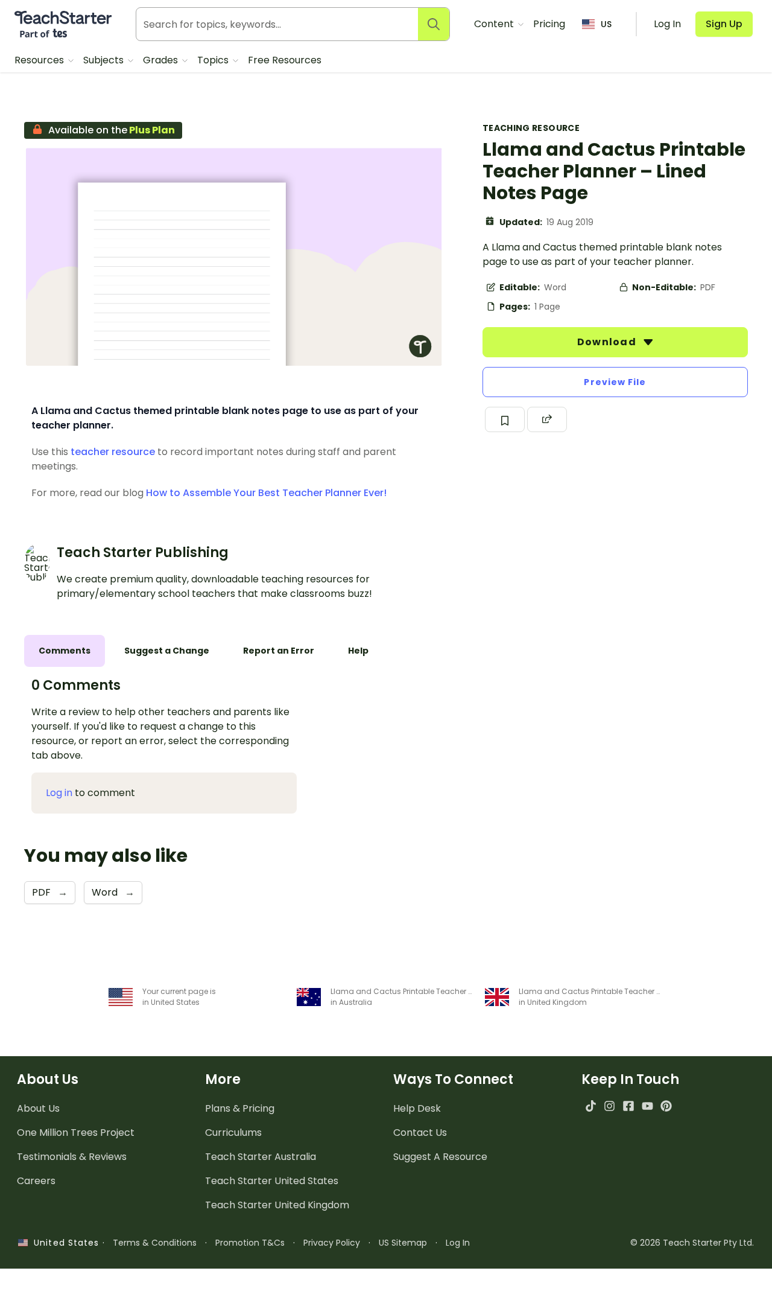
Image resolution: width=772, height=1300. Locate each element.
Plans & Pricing (239, 1108)
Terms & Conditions (155, 1243)
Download (608, 342)
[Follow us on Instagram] (609, 1106)
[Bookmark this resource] (505, 419)
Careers (36, 1181)
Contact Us (420, 1132)
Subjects (104, 60)
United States (63, 1243)
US (606, 24)
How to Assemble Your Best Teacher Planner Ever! (266, 493)
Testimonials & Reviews (72, 1157)
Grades (161, 60)
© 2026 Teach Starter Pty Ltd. (692, 1243)
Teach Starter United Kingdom (277, 1205)
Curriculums (233, 1132)
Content (495, 24)
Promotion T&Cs (250, 1243)
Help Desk (417, 1108)
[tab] (64, 651)
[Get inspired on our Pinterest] (666, 1106)
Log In (458, 1243)
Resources (40, 60)
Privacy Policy (331, 1243)
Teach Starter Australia (260, 1157)
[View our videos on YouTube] (647, 1106)
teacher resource (113, 452)
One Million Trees (75, 1132)
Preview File (615, 382)
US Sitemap (403, 1243)
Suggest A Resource (440, 1157)
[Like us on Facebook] (628, 1106)
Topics (214, 60)
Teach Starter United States (271, 1181)
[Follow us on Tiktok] (590, 1106)
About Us (38, 1108)
